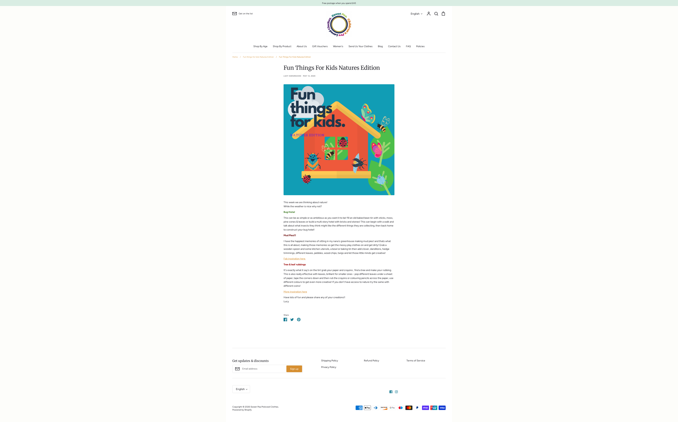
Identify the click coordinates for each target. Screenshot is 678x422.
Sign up (294, 368)
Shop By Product (282, 46)
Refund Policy (371, 360)
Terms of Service (415, 360)
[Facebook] (389, 391)
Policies (420, 46)
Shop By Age (260, 46)
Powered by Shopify (242, 409)
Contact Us (394, 46)
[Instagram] (395, 391)
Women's (338, 46)
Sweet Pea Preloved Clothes (264, 406)
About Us (302, 46)
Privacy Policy (328, 367)
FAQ (408, 46)
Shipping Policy (329, 360)
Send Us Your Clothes (361, 46)
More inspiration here (295, 291)
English (415, 13)
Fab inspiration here (295, 258)
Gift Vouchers (320, 46)
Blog (380, 46)
